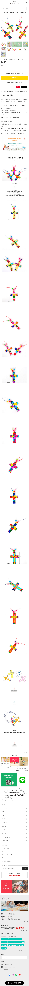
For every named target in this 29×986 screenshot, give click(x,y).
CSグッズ (4, 826)
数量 (2, 65)
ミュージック (5, 822)
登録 (25, 868)
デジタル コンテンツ (7, 837)
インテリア (4, 819)
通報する (25, 752)
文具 (3, 811)
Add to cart (14, 77)
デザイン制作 (5, 840)
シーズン (4, 830)
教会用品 (4, 833)
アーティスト (5, 808)
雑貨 (3, 815)
